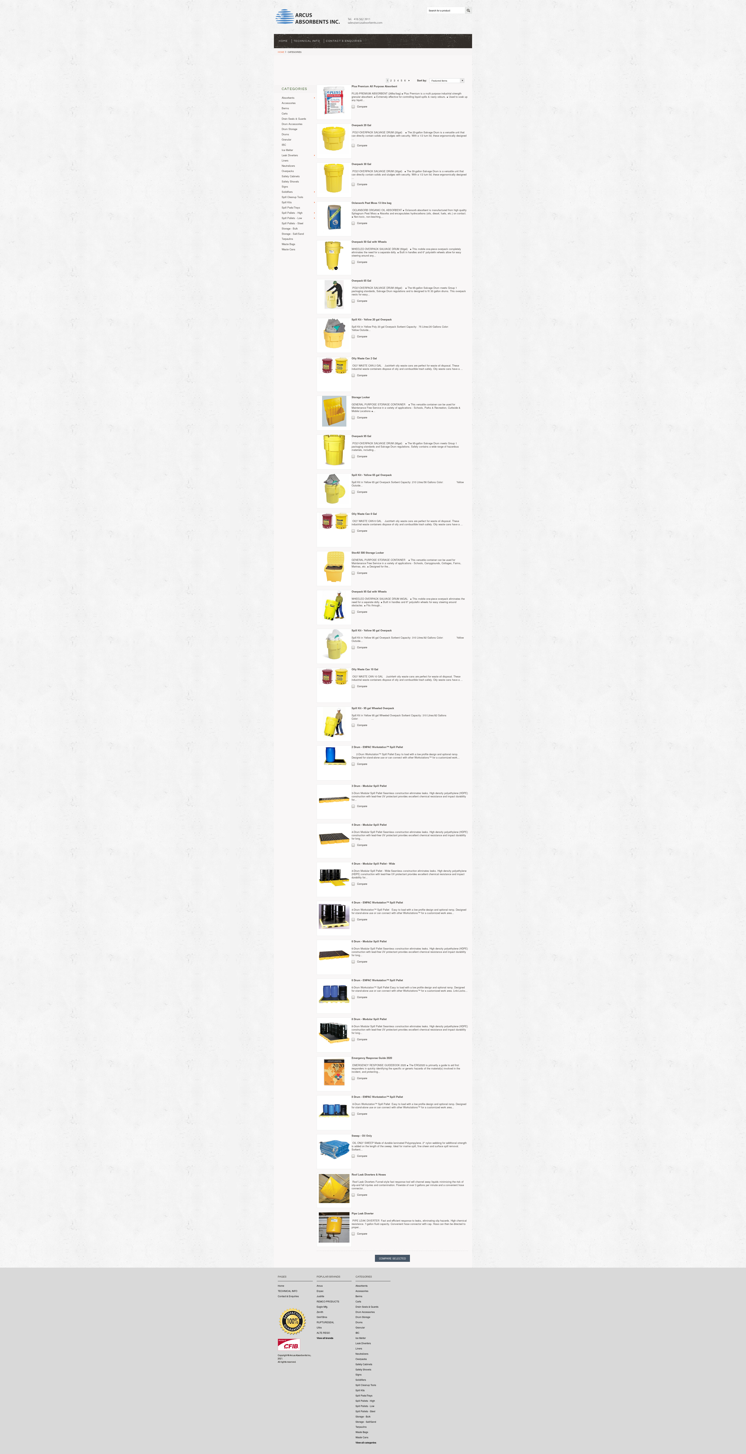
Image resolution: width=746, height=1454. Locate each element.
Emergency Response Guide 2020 (372, 1058)
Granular (286, 139)
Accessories (289, 103)
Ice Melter (287, 150)
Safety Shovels (290, 181)
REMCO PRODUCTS (328, 1301)
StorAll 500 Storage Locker (368, 552)
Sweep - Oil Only (362, 1135)
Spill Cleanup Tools (292, 197)
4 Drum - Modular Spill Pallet (369, 824)
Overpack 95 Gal (361, 436)
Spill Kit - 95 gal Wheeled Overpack (373, 708)
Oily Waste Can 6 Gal (364, 514)
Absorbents (288, 97)
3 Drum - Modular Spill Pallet (369, 786)
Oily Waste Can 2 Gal (364, 358)
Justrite (320, 1296)
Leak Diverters (290, 155)
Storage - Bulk (290, 228)
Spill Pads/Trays (291, 207)
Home (281, 51)
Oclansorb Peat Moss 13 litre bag (371, 203)
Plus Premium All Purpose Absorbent (374, 86)
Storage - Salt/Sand (293, 234)
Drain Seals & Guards (294, 118)
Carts (285, 113)
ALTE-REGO (323, 1332)
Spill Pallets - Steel (292, 223)
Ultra (319, 1327)
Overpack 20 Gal (361, 125)
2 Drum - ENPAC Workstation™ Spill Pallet (377, 747)
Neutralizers (288, 166)
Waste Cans (288, 249)
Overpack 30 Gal (361, 164)
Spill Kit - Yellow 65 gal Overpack (372, 475)
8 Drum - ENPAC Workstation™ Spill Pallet (377, 1097)
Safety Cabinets (291, 176)
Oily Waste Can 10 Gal (365, 669)
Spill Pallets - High (292, 213)
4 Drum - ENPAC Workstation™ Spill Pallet (377, 902)
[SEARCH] (468, 10)
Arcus (320, 1285)
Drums (285, 134)
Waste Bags (288, 244)
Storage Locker (361, 397)
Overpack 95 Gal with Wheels (369, 591)
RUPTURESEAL (325, 1322)
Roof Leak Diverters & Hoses (369, 1174)
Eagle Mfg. (322, 1306)
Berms (285, 108)
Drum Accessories (292, 124)
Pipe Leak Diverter (363, 1213)
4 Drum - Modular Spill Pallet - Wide (373, 863)
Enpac (320, 1291)
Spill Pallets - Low (292, 218)
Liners (285, 160)
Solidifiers (287, 192)
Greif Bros (322, 1317)
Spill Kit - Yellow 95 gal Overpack (372, 630)
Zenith (320, 1311)
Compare (362, 106)
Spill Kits (287, 202)
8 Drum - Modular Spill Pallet (369, 1019)
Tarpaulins (287, 239)
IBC (284, 145)
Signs (285, 186)
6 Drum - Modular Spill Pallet (369, 941)
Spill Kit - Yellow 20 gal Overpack (372, 319)
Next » (409, 80)
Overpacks (288, 171)
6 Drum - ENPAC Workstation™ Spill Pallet (377, 980)
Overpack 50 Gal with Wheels (369, 241)
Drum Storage (289, 129)
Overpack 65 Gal (361, 280)
